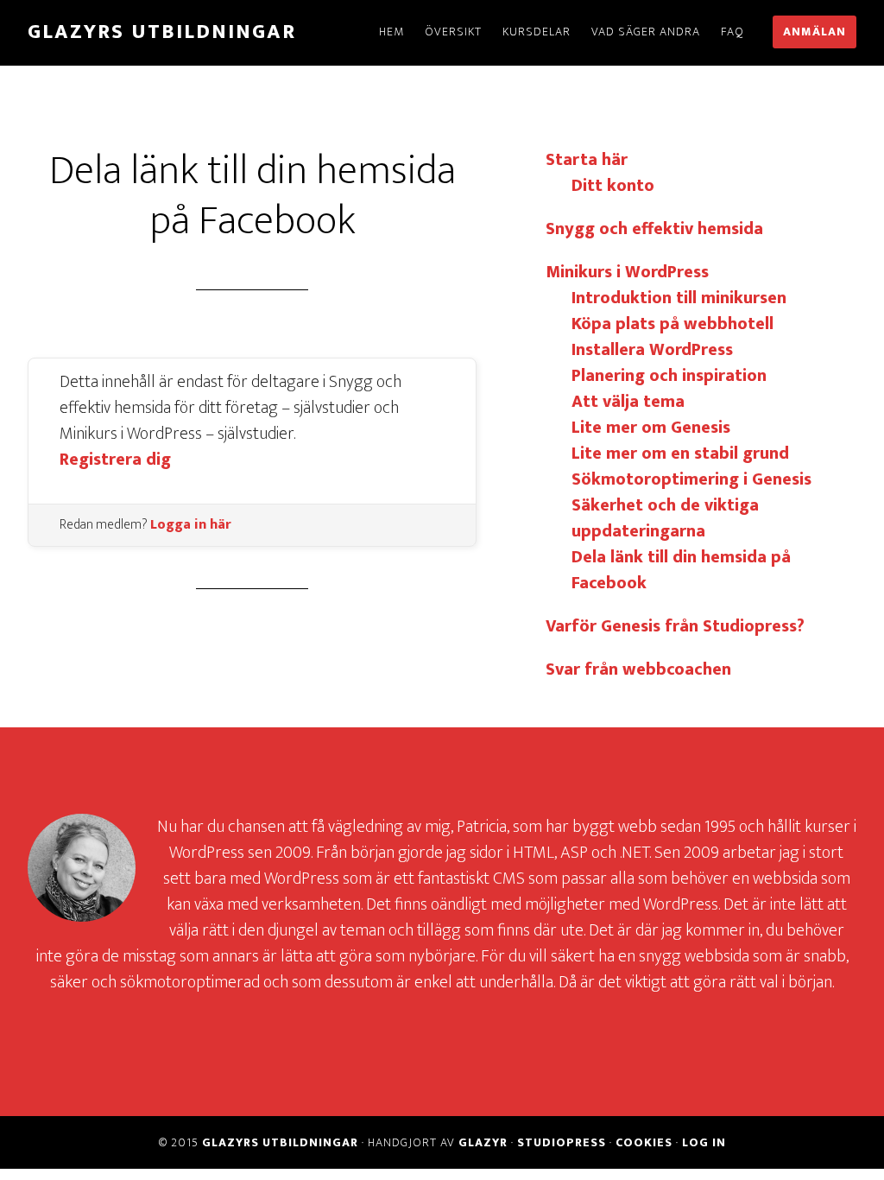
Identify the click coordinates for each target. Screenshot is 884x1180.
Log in (704, 1142)
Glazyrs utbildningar (162, 32)
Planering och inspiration (669, 375)
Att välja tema (628, 401)
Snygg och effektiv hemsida (654, 229)
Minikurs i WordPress (627, 272)
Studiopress (561, 1142)
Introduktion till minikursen (678, 298)
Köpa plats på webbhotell (672, 324)
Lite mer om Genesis (650, 427)
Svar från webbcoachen (638, 669)
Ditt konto (612, 185)
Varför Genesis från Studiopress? (675, 626)
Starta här (587, 159)
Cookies (644, 1142)
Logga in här (190, 524)
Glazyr (483, 1142)
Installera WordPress (652, 350)
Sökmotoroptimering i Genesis (691, 479)
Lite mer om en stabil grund (680, 453)
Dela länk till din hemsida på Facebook (681, 570)
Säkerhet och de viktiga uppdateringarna (665, 518)
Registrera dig (115, 459)
